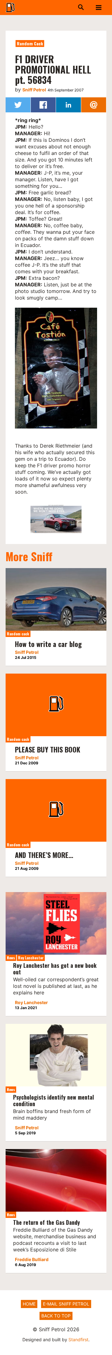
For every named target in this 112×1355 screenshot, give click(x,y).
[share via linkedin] (68, 104)
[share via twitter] (18, 104)
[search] (76, 7)
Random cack (30, 43)
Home (29, 1303)
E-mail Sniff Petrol (66, 1303)
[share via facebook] (43, 104)
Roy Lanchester (31, 957)
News (11, 957)
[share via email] (93, 104)
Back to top (56, 1315)
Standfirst (78, 1339)
